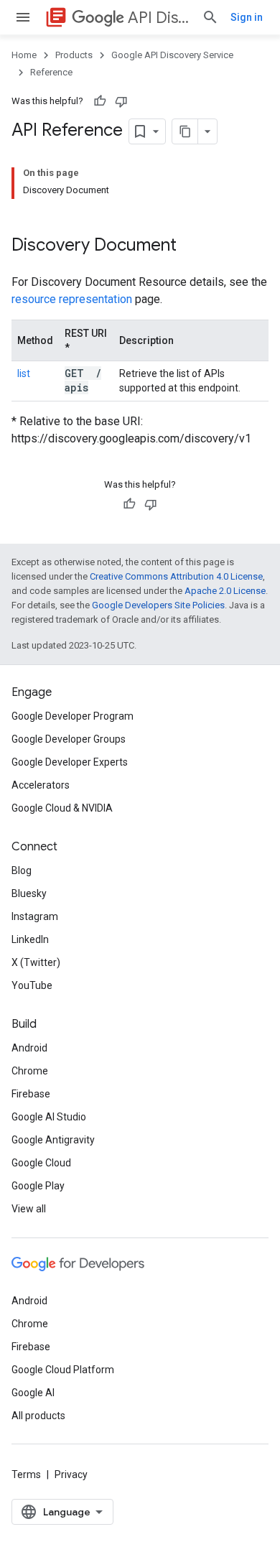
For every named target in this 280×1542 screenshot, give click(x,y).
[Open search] (210, 17)
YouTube (31, 985)
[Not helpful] (121, 101)
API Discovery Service (159, 17)
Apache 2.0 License (225, 590)
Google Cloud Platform (62, 1369)
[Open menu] (23, 17)
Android (29, 1048)
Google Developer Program (72, 716)
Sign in (246, 17)
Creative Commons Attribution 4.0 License (176, 576)
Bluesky (29, 893)
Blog (21, 870)
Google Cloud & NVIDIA (62, 808)
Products (74, 55)
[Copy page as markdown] (185, 131)
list (23, 373)
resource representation (71, 299)
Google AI (33, 1392)
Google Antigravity (53, 1140)
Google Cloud (41, 1163)
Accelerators (40, 785)
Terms (26, 1474)
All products (38, 1415)
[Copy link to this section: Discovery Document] (195, 246)
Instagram (34, 916)
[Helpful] (100, 101)
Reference (51, 72)
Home (24, 55)
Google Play (38, 1186)
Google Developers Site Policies (158, 605)
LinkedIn (30, 939)
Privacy (71, 1474)
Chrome (29, 1071)
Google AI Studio (48, 1117)
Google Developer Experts (69, 762)
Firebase (30, 1094)
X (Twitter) (35, 962)
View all (28, 1208)
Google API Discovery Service (172, 55)
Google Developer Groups (68, 739)
